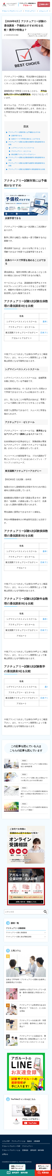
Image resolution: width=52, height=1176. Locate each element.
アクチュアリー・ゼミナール (21, 151)
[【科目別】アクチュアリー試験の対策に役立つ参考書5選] (11, 763)
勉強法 (29, 1141)
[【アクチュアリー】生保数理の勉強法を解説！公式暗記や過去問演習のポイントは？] (11, 792)
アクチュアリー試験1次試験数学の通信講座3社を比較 (26, 169)
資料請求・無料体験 (37, 1150)
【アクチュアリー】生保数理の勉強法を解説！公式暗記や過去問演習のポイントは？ (34, 793)
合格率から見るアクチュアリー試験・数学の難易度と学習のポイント (32, 992)
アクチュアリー (27, 1146)
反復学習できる (16, 135)
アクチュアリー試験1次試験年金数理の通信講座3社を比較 (26, 164)
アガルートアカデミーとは (11, 1150)
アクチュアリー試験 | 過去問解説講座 (18, 937)
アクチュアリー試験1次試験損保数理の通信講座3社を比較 (26, 159)
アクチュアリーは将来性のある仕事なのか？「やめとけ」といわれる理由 (32, 1008)
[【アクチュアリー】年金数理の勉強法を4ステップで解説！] (11, 807)
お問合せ (5, 1154)
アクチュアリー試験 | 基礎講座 (16, 932)
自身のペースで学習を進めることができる (25, 139)
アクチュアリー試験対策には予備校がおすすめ (24, 132)
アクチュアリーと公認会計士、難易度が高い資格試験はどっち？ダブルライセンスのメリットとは (32, 1039)
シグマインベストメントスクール (22, 148)
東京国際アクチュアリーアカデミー (23, 154)
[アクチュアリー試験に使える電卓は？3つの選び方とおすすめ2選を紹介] (11, 777)
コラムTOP (6, 1141)
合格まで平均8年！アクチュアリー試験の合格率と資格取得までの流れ (26, 980)
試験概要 (37, 1141)
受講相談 (25, 1150)
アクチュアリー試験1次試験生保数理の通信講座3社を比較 (26, 143)
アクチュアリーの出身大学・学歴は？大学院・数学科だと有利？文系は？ (32, 1023)
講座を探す (45, 4)
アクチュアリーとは (18, 1141)
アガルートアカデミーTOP (11, 1146)
